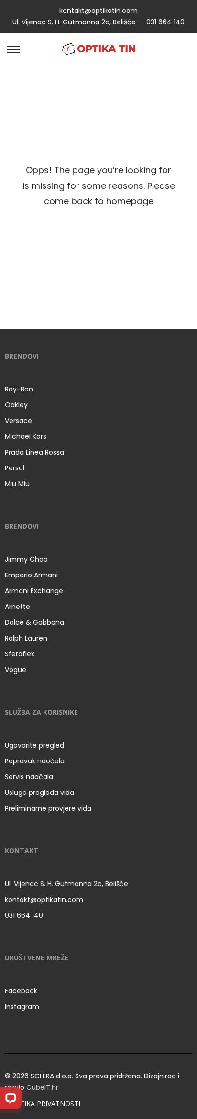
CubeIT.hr (42, 1087)
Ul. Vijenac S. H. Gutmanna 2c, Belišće (74, 22)
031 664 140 (165, 22)
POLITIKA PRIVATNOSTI (42, 1103)
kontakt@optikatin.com (98, 10)
